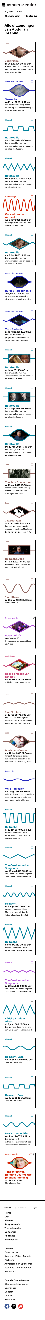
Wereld (8, 963)
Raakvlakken (10, 656)
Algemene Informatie (16, 1284)
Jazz (7, 43)
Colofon (8, 1295)
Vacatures (9, 1299)
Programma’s (12, 1224)
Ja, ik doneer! (22, 1208)
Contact (8, 1291)
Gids (19, 11)
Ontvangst (10, 1288)
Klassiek (8, 120)
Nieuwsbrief (11, 1239)
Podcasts (9, 1235)
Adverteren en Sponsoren (18, 1263)
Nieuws (8, 1220)
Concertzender (11, 618)
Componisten (11, 1252)
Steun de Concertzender (17, 1267)
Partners (9, 1260)
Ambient (19, 82)
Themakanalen (12, 16)
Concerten (10, 1232)
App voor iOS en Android (17, 1256)
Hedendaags (10, 196)
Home (7, 1212)
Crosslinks (9, 82)
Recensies (10, 1271)
